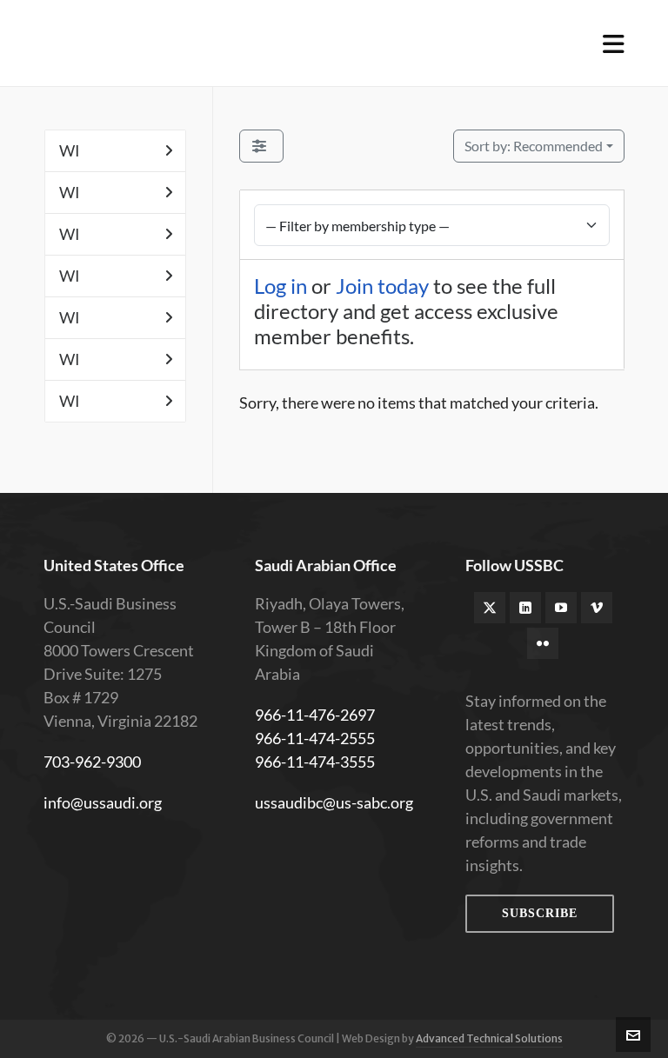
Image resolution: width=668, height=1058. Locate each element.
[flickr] (542, 643)
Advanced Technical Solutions (489, 1038)
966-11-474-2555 (315, 738)
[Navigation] (614, 43)
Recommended (533, 145)
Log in (280, 285)
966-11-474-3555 (315, 761)
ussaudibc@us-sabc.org (334, 802)
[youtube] (561, 607)
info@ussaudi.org (102, 802)
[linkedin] (525, 607)
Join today (382, 285)
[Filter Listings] (261, 146)
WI (69, 150)
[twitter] (489, 607)
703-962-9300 (92, 761)
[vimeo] (596, 607)
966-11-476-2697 (315, 714)
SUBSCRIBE (540, 913)
